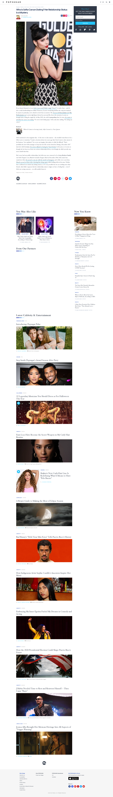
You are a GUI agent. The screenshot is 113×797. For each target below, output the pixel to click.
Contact (21, 784)
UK (52, 775)
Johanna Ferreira (46, 481)
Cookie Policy (22, 789)
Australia (54, 777)
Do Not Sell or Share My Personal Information (26, 787)
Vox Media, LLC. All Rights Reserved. (58, 792)
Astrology (19, 497)
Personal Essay (20, 320)
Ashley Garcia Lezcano (24, 602)
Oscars (18, 356)
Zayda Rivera (21, 527)
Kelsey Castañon (22, 351)
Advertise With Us (23, 778)
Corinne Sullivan (27, 17)
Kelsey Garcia (21, 387)
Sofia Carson (32, 183)
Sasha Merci (21, 464)
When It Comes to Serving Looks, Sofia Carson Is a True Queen (42, 129)
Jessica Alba (19, 723)
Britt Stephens (22, 425)
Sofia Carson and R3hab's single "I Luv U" (45, 108)
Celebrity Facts (41, 183)
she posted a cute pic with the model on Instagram (40, 160)
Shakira (43, 470)
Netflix (30, 756)
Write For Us (22, 775)
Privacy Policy (88, 19)
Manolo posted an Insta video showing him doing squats (32, 162)
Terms (84, 19)
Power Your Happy (39, 775)
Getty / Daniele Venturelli (27, 172)
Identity (18, 431)
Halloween (19, 393)
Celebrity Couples (21, 183)
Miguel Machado (22, 563)
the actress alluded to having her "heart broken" (43, 147)
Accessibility (22, 777)
